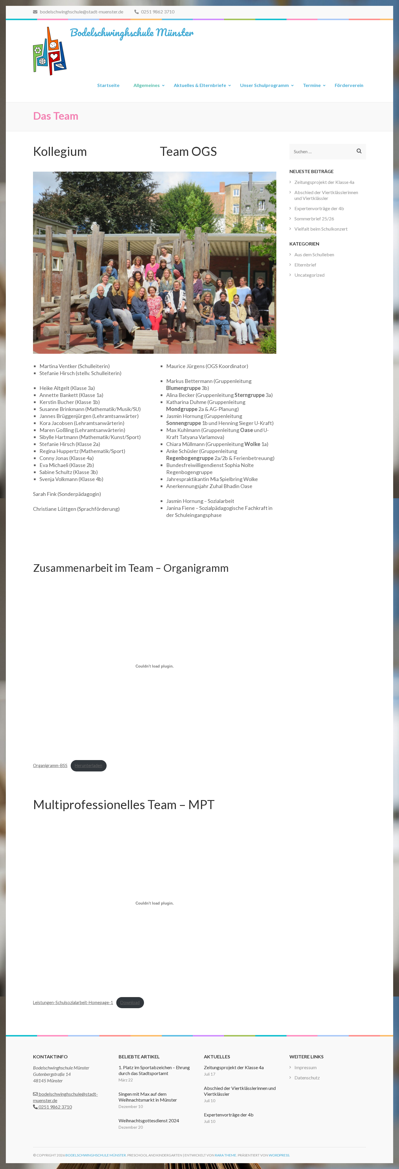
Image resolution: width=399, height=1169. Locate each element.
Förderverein (349, 85)
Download (130, 1002)
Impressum (305, 1067)
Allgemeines (146, 85)
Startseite (108, 85)
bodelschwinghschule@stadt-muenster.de (81, 11)
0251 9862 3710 (157, 11)
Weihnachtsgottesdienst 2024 (149, 1120)
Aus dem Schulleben (314, 254)
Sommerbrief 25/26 (314, 218)
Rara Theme (225, 1155)
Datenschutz (307, 1077)
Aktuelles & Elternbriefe (200, 85)
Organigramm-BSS (50, 765)
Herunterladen (88, 765)
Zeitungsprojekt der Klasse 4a (324, 182)
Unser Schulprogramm (264, 85)
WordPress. (279, 1155)
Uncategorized (309, 275)
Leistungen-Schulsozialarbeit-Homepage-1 (73, 1002)
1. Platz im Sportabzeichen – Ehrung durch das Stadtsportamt (154, 1070)
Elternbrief (305, 264)
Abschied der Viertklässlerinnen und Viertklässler (326, 195)
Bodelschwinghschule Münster (131, 32)
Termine (312, 85)
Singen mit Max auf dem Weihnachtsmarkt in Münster (148, 1096)
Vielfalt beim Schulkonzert (321, 228)
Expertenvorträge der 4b (319, 208)
